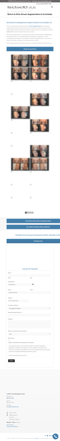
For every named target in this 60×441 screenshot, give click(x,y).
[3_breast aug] (20, 190)
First (9, 277)
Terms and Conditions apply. (45, 1)
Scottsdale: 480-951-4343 (44, 3)
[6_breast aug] (20, 138)
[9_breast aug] (20, 203)
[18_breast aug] (20, 164)
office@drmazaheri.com (13, 406)
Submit (11, 360)
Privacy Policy (15, 355)
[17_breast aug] (20, 177)
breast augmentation (35, 26)
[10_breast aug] (20, 151)
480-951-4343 (10, 398)
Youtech (36, 438)
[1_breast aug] (39, 151)
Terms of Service (23, 355)
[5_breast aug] (39, 177)
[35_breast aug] (39, 138)
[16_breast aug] (39, 164)
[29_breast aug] (39, 125)
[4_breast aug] (39, 190)
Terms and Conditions (12, 426)
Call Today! (34, 1)
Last (31, 277)
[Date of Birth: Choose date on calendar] (33, 284)
